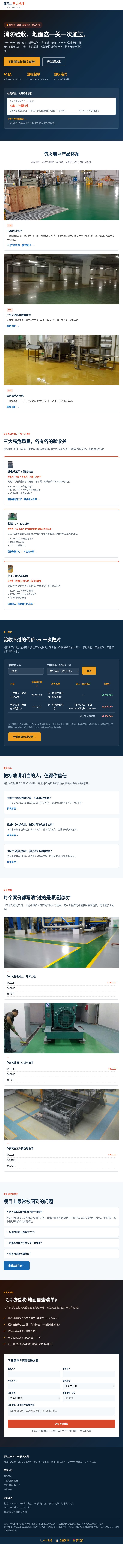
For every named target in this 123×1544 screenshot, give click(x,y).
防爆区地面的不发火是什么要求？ (26, 1243)
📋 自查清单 (62, 1540)
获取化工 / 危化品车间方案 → (21, 604)
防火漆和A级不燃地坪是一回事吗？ (27, 1211)
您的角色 (66, 1381)
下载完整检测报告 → (17, 119)
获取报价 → (28, 245)
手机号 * (66, 1369)
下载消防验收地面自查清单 (21, 61)
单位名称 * (12, 1381)
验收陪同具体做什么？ (20, 1253)
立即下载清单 (61, 1424)
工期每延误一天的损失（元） (59, 665)
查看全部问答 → (16, 1265)
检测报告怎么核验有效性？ (22, 1232)
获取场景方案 (54, 61)
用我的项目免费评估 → (24, 736)
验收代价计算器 (11, 1480)
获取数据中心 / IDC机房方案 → (22, 551)
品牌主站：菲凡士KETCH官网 (18, 1507)
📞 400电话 (46, 1540)
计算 (89, 671)
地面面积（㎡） (15, 665)
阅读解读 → (12, 808)
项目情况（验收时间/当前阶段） (22, 1405)
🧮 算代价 (78, 1540)
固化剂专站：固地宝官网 (15, 1512)
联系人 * (11, 1369)
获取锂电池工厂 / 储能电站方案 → (23, 499)
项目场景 (12, 1393)
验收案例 (8, 1489)
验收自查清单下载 (12, 1485)
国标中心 (8, 1476)
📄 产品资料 (13, 245)
